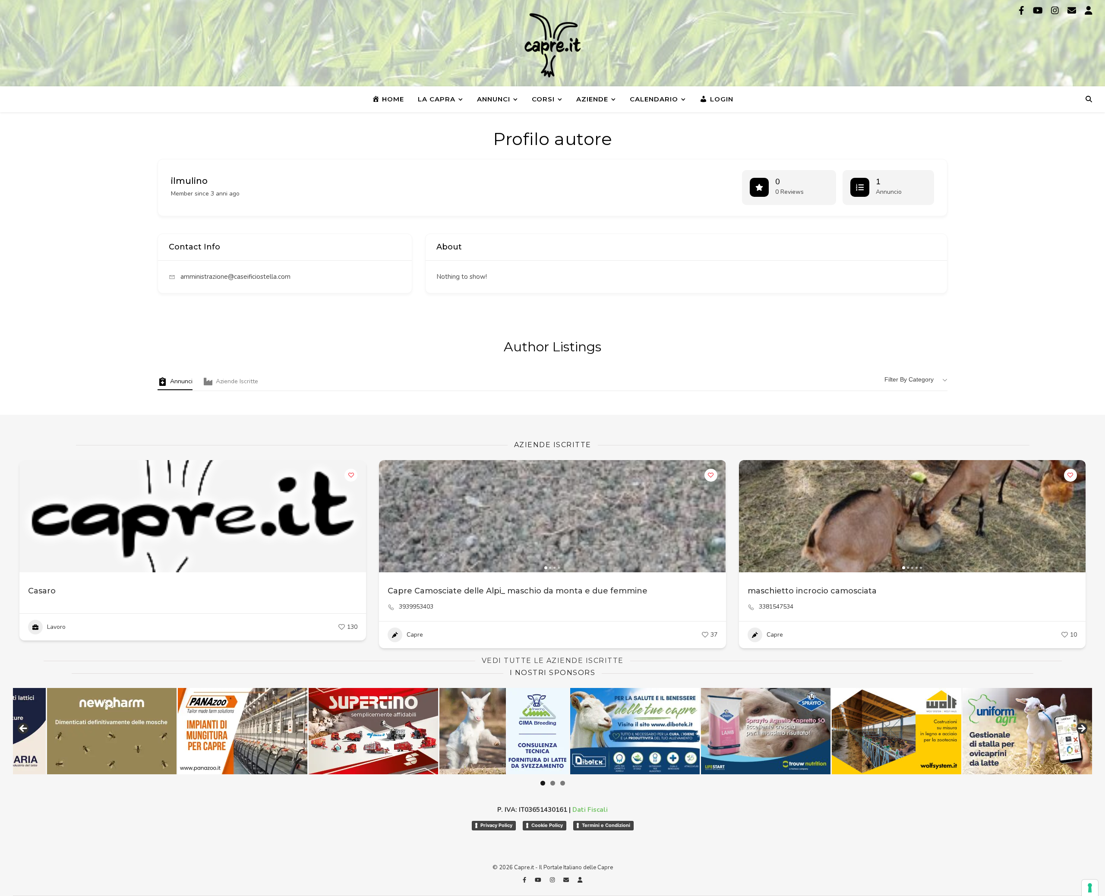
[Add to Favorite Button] (350, 475)
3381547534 (776, 607)
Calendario (654, 99)
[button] (389, 516)
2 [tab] (552, 783)
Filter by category (909, 379)
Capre (415, 635)
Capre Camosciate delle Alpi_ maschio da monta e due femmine (517, 591)
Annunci (493, 99)
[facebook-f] (1022, 10)
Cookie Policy (547, 825)
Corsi (543, 99)
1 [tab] (542, 783)
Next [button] (1081, 728)
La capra (436, 99)
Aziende (592, 99)
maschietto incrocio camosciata (812, 591)
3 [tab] (562, 783)
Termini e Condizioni (606, 825)
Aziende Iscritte (237, 381)
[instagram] (1056, 10)
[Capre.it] (552, 45)
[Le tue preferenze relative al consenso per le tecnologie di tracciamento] (1090, 888)
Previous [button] (23, 728)
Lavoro (56, 627)
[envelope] (1072, 10)
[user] (1088, 10)
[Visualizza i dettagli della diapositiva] (77, 731)
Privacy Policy (496, 825)
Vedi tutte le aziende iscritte (553, 660)
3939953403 (416, 607)
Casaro (42, 591)
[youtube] (1039, 10)
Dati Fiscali (590, 809)
